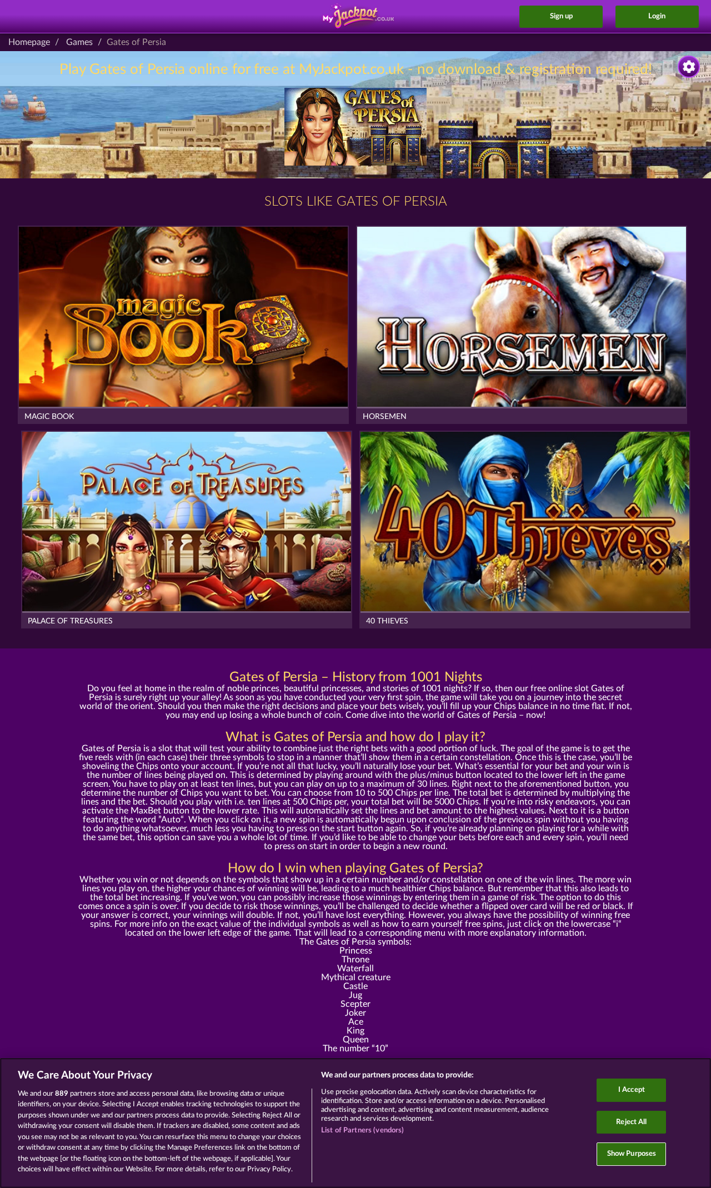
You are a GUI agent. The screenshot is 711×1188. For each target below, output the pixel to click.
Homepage (29, 42)
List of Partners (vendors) (362, 1130)
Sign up (561, 16)
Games (79, 42)
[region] (355, 1123)
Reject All (631, 1122)
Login (656, 16)
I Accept (631, 1090)
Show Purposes (632, 1153)
